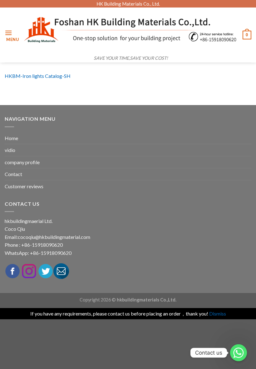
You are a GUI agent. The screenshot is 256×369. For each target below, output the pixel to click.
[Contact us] (238, 352)
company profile (22, 162)
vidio (10, 150)
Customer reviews (24, 186)
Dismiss (217, 313)
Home (11, 138)
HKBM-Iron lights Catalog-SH (38, 76)
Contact (13, 174)
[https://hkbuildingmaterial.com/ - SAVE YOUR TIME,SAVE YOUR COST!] (131, 30)
